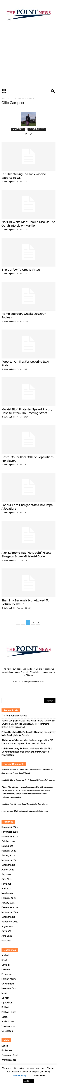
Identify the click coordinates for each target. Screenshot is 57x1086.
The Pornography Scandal (14, 715)
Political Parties (9, 1012)
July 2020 (6, 931)
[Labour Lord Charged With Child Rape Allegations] (28, 487)
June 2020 (7, 936)
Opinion (5, 998)
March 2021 (7, 893)
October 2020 (9, 917)
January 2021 (8, 902)
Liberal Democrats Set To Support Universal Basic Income (32, 780)
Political (5, 1007)
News (4, 993)
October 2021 (8, 865)
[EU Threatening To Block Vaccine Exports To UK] (28, 156)
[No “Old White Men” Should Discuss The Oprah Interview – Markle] (28, 204)
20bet (4, 811)
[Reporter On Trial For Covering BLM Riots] (28, 344)
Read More (39, 1075)
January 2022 (8, 855)
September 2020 (10, 921)
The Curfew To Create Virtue (21, 269)
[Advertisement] (28, 56)
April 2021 (6, 888)
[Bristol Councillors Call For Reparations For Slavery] (28, 439)
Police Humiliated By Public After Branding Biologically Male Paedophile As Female (28, 734)
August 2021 (8, 869)
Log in (5, 1046)
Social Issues (8, 1021)
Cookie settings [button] (19, 1075)
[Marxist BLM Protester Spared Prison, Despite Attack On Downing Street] (28, 391)
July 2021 (6, 874)
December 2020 (10, 907)
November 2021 (9, 860)
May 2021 (6, 884)
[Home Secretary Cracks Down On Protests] (28, 296)
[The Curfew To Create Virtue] (28, 252)
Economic (7, 974)
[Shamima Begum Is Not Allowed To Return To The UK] (28, 582)
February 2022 (9, 850)
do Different (28, 675)
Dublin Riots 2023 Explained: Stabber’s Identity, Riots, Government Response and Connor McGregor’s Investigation (27, 751)
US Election (7, 1031)
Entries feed (7, 1050)
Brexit (4, 960)
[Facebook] (25, 687)
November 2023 (10, 832)
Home (4, 98)
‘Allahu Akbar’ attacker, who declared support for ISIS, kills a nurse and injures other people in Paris (28, 742)
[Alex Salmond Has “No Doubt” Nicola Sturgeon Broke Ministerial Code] (28, 535)
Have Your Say (9, 988)
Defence (6, 969)
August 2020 (8, 926)
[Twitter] (32, 687)
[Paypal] (31, 134)
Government (8, 983)
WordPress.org (9, 1060)
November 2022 (10, 836)
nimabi (4, 780)
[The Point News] (28, 13)
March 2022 (7, 846)
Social (4, 1017)
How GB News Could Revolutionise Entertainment (29, 804)
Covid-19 (6, 965)
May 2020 (6, 940)
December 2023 (10, 827)
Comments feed (9, 1055)
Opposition (7, 1002)
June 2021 (7, 879)
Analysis (6, 955)
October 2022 (8, 841)
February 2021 (9, 898)
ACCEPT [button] (28, 1081)
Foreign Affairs (9, 979)
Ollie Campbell (8, 181)
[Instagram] (27, 134)
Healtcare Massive (9, 770)
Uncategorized (9, 1026)
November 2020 (10, 912)
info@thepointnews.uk (34, 682)
